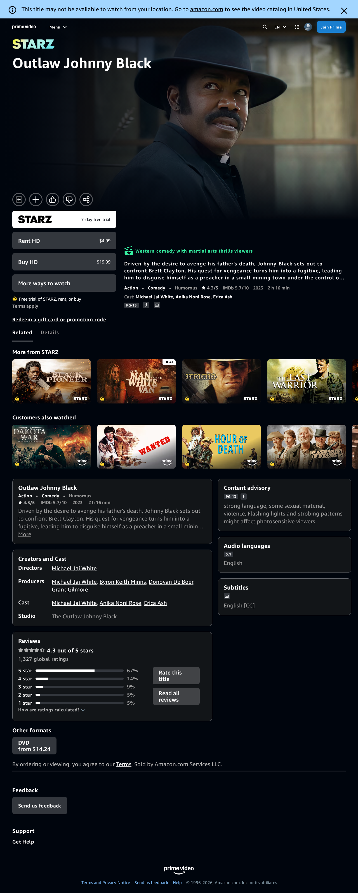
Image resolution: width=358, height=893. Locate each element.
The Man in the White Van (136, 381)
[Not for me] (69, 199)
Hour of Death (221, 447)
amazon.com (206, 9)
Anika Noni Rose (193, 297)
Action (131, 288)
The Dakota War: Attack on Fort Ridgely (51, 447)
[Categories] (297, 27)
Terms (123, 764)
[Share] (86, 199)
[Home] (24, 27)
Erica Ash (222, 297)
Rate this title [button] (170, 675)
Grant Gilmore (70, 589)
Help (177, 882)
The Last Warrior (306, 381)
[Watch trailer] (19, 199)
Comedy (156, 288)
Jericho (221, 381)
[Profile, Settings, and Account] (308, 27)
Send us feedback (151, 882)
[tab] (22, 332)
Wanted (136, 447)
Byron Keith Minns (123, 581)
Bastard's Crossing (306, 447)
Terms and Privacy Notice (105, 882)
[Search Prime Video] (265, 27)
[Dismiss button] (344, 10)
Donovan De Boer (171, 581)
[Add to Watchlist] (36, 199)
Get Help (23, 842)
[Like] (52, 199)
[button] (51, 709)
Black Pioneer (51, 381)
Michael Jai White (154, 297)
